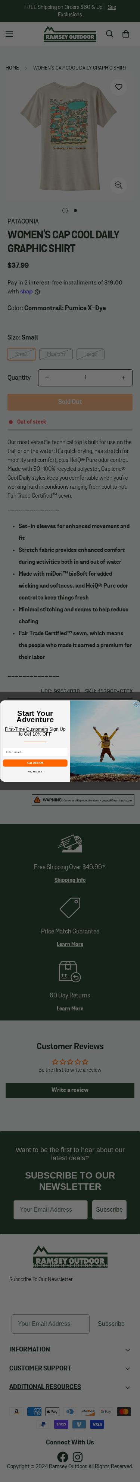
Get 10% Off (35, 762)
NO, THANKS (35, 772)
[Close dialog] (136, 704)
